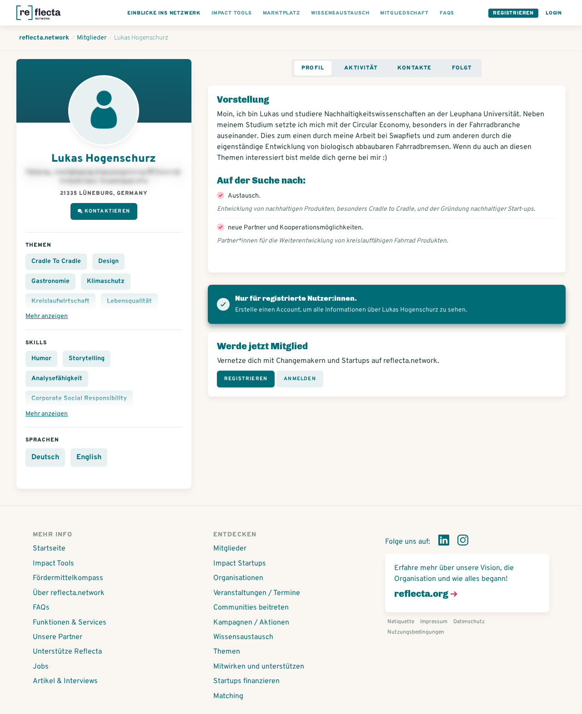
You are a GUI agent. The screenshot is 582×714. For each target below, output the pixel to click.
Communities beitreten (251, 607)
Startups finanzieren (246, 681)
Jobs (41, 666)
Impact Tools (53, 563)
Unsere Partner (57, 637)
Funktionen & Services (69, 622)
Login (554, 13)
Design (108, 261)
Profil (312, 68)
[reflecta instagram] (462, 542)
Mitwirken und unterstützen (258, 666)
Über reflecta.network (69, 593)
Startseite (49, 548)
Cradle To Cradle (56, 261)
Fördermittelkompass (68, 578)
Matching (228, 696)
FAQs (41, 607)
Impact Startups (239, 563)
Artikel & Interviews (65, 681)
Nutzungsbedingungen (415, 632)
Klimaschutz (106, 281)
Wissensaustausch (243, 637)
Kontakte (414, 68)
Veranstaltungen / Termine (256, 593)
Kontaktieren (107, 211)
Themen (226, 651)
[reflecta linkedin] (443, 542)
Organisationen (238, 578)
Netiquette (400, 621)
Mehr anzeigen (46, 316)
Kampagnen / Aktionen (251, 622)
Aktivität (360, 68)
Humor (41, 358)
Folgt (462, 68)
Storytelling (87, 358)
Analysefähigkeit (56, 378)
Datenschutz (469, 621)
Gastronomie (50, 281)
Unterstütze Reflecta (67, 651)
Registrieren (513, 13)
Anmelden (300, 379)
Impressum (433, 621)
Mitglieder (229, 548)
